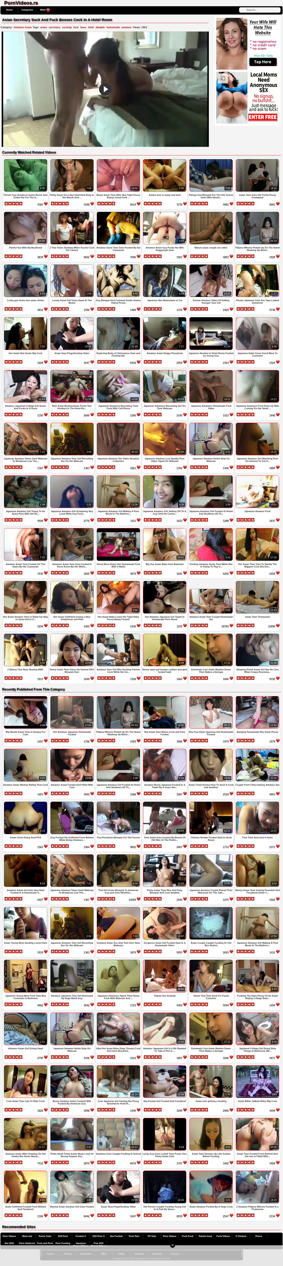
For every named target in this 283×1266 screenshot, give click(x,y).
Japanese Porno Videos (80, 1244)
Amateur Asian (22, 27)
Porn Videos (9, 1236)
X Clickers (241, 1236)
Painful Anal (205, 1236)
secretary (54, 27)
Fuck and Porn (45, 1243)
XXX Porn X (98, 1236)
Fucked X (81, 1236)
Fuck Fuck (187, 1236)
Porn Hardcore (27, 1243)
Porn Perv (134, 1236)
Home (9, 10)
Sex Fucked (116, 1236)
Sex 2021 (9, 1243)
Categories (27, 10)
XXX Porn (63, 1236)
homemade (113, 27)
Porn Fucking (63, 1243)
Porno (258, 1236)
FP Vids (152, 1236)
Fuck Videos (223, 1236)
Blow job (27, 1236)
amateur (127, 27)
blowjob (100, 27)
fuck (76, 27)
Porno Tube (45, 1236)
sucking (66, 27)
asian (43, 27)
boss (83, 27)
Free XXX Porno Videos (98, 1244)
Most (43, 10)
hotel (91, 27)
